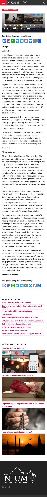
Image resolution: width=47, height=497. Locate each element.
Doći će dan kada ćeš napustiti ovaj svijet (16, 324)
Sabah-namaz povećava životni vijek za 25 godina (20, 317)
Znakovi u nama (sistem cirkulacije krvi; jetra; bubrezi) (21, 334)
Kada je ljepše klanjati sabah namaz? (17, 432)
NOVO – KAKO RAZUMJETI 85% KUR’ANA (16, 303)
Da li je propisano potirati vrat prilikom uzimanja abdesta (22, 321)
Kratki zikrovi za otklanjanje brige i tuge (16, 327)
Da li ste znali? (7, 314)
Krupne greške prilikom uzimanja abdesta (17, 311)
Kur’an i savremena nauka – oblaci (14, 330)
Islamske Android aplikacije (13, 348)
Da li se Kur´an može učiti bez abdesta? (18, 375)
